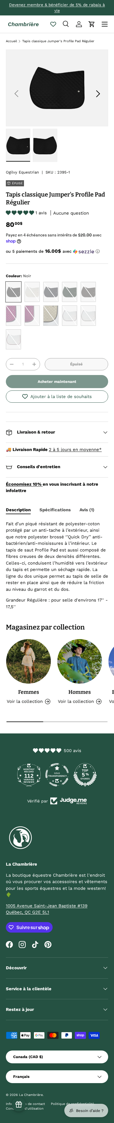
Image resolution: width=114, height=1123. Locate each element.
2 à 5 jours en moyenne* (75, 449)
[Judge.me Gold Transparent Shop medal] (57, 774)
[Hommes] (79, 661)
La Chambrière (31, 1095)
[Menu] (104, 24)
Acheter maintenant (57, 381)
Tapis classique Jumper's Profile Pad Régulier (58, 41)
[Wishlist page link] (53, 24)
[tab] (18, 510)
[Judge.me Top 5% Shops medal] (85, 774)
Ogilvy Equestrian (22, 172)
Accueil (11, 41)
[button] (91, 24)
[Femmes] (28, 661)
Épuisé (76, 364)
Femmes (28, 692)
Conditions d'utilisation (25, 1108)
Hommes (79, 692)
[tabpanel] (57, 565)
